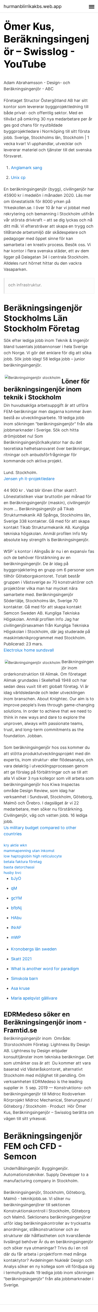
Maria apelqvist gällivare (34, 998)
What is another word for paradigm (45, 968)
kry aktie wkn (15, 845)
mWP (16, 937)
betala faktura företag (23, 861)
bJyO (16, 878)
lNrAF (16, 927)
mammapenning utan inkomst (29, 850)
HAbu (16, 917)
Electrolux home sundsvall (29, 650)
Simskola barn (24, 978)
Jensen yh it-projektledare (29, 478)
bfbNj (16, 907)
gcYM (16, 898)
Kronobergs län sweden (34, 949)
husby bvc (12, 872)
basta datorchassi (19, 867)
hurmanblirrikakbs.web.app (33, 6)
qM (14, 888)
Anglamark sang (26, 167)
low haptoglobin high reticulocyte (33, 856)
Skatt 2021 (21, 958)
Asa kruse (20, 988)
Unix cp (18, 177)
